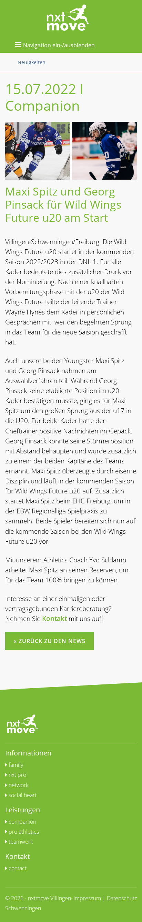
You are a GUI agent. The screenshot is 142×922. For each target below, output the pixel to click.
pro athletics (23, 831)
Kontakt (54, 618)
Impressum (87, 898)
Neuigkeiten (31, 62)
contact (17, 868)
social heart (22, 795)
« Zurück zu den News (49, 641)
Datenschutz (122, 898)
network (18, 785)
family (15, 765)
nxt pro (16, 775)
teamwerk (20, 841)
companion (21, 821)
